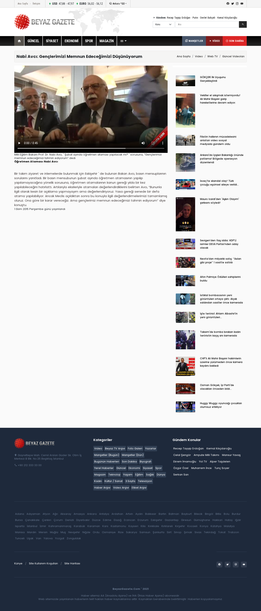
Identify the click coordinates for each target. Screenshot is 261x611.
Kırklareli (167, 526)
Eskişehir (156, 520)
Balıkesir (150, 514)
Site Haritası (72, 563)
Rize (121, 532)
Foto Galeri (135, 448)
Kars (105, 526)
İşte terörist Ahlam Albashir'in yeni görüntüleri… (219, 315)
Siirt (169, 532)
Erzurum (143, 520)
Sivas (198, 532)
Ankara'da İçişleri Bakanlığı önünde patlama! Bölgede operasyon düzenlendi (221, 158)
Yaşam (127, 474)
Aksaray (65, 514)
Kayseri (133, 526)
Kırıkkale (153, 526)
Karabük (79, 526)
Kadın (98, 481)
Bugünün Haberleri (106, 461)
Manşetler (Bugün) (106, 455)
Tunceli (19, 538)
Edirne (107, 520)
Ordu (96, 532)
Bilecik (198, 514)
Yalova (48, 538)
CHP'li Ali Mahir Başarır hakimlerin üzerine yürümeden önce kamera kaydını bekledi (221, 362)
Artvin (129, 514)
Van (38, 538)
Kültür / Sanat (114, 481)
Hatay (229, 520)
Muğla (54, 532)
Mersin (43, 532)
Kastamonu (118, 526)
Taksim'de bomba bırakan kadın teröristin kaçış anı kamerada (220, 333)
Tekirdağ (210, 532)
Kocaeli (192, 526)
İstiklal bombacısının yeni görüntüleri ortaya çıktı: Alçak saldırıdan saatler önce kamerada (221, 298)
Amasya (79, 514)
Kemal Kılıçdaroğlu (227, 17)
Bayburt (186, 514)
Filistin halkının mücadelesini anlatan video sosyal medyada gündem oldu (218, 140)
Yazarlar (150, 448)
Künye (18, 563)
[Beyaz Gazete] (34, 443)
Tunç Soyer (222, 468)
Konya (204, 526)
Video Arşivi (121, 488)
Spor (158, 468)
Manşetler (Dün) (133, 455)
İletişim (36, 3)
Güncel (121, 468)
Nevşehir (74, 532)
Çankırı (46, 520)
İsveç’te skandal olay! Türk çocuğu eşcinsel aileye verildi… (219, 182)
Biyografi (145, 461)
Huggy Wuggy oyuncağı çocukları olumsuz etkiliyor (221, 405)
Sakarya (131, 532)
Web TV (212, 56)
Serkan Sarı (181, 474)
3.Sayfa (130, 481)
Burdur (236, 514)
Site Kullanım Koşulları (43, 563)
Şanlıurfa (158, 532)
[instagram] (237, 4)
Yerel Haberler (104, 468)
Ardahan (117, 514)
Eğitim (139, 474)
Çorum (58, 520)
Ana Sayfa (23, 3)
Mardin (31, 532)
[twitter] (232, 4)
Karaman (93, 526)
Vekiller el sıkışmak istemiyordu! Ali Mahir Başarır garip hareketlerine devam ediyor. (220, 99)
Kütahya (216, 526)
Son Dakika (129, 461)
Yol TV (203, 461)
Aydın (139, 514)
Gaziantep (172, 520)
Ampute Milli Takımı (206, 455)
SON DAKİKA (236, 40)
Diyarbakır (83, 520)
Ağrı (55, 514)
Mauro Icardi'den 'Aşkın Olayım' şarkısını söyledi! (219, 200)
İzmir (43, 526)
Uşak (30, 538)
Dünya (161, 474)
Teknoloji (114, 474)
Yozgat (59, 538)
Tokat (222, 532)
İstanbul (32, 526)
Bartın (162, 514)
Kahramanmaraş (60, 526)
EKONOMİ (72, 41)
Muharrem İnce (201, 468)
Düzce (96, 520)
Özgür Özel (180, 468)
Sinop (177, 532)
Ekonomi (134, 468)
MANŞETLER (195, 40)
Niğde (86, 532)
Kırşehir (180, 526)
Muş (63, 532)
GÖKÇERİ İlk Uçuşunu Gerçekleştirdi (213, 79)
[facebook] (227, 4)
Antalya (104, 514)
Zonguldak (74, 538)
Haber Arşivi (102, 488)
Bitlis (218, 514)
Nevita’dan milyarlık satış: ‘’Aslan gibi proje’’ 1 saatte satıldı (220, 260)
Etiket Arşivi (139, 488)
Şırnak (188, 532)
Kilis (143, 526)
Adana (19, 514)
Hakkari (217, 520)
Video (199, 56)
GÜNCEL (33, 41)
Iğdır (238, 520)
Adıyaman (33, 514)
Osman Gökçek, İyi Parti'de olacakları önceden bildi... (217, 386)
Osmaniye (109, 532)
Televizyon (145, 481)
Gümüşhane (202, 520)
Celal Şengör (182, 455)
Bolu (226, 514)
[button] (123, 41)
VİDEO (216, 40)
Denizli (69, 520)
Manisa (20, 532)
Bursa (19, 520)
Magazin (100, 474)
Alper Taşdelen (220, 461)
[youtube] (241, 4)
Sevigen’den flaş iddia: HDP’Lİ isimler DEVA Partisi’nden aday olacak (219, 244)
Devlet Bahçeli (207, 17)
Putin (195, 17)
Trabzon (233, 532)
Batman (174, 514)
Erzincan (129, 520)
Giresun (186, 520)
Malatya (229, 526)
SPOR (89, 41)
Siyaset (148, 468)
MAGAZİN (107, 41)
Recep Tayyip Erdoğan (178, 17)
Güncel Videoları (233, 56)
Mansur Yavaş (231, 455)
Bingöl (209, 514)
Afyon (46, 514)
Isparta (19, 526)
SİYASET (52, 41)
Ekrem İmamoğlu (184, 461)
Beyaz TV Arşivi (115, 448)
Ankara (118, 3)
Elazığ (118, 520)
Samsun (144, 532)
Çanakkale (32, 520)
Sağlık (150, 474)
